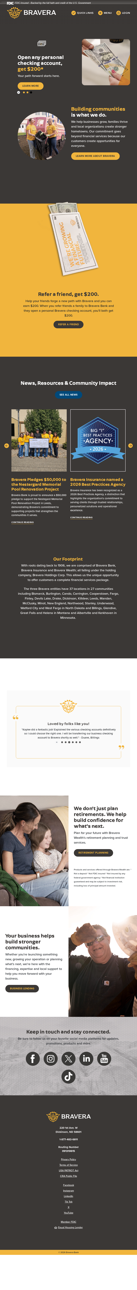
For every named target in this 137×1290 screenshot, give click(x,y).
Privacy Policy (82, 1169)
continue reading (22, 531)
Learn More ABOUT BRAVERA (95, 166)
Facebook (82, 1195)
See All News (69, 404)
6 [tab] (80, 752)
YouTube (83, 1222)
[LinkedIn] (86, 1068)
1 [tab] (24, 102)
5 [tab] (76, 752)
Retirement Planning (93, 862)
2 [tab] (27, 102)
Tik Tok (83, 1211)
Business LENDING (22, 998)
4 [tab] (73, 752)
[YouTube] (104, 1068)
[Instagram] (51, 1068)
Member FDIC (68, 1231)
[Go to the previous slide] (6, 455)
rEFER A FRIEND (68, 334)
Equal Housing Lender (70, 1237)
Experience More (34, 95)
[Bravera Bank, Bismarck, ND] (31, 13)
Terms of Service (68, 1175)
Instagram (82, 1200)
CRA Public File (82, 1186)
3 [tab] (31, 102)
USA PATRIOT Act (68, 1180)
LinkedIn (83, 1206)
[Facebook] (33, 1068)
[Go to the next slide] (130, 455)
